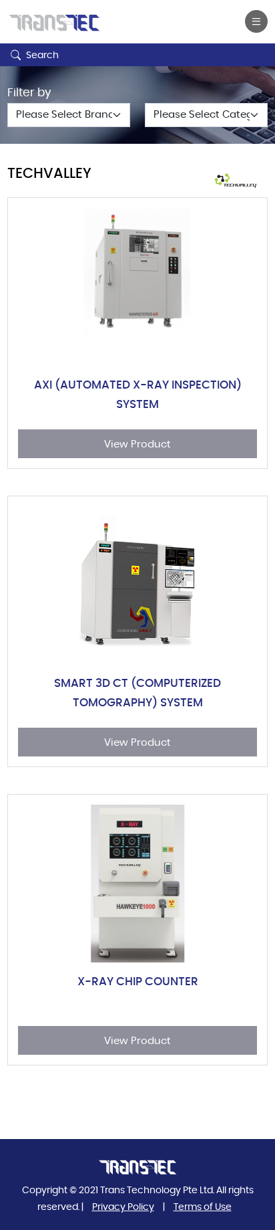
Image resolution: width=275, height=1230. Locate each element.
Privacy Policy (123, 1207)
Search (41, 55)
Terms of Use (203, 1207)
